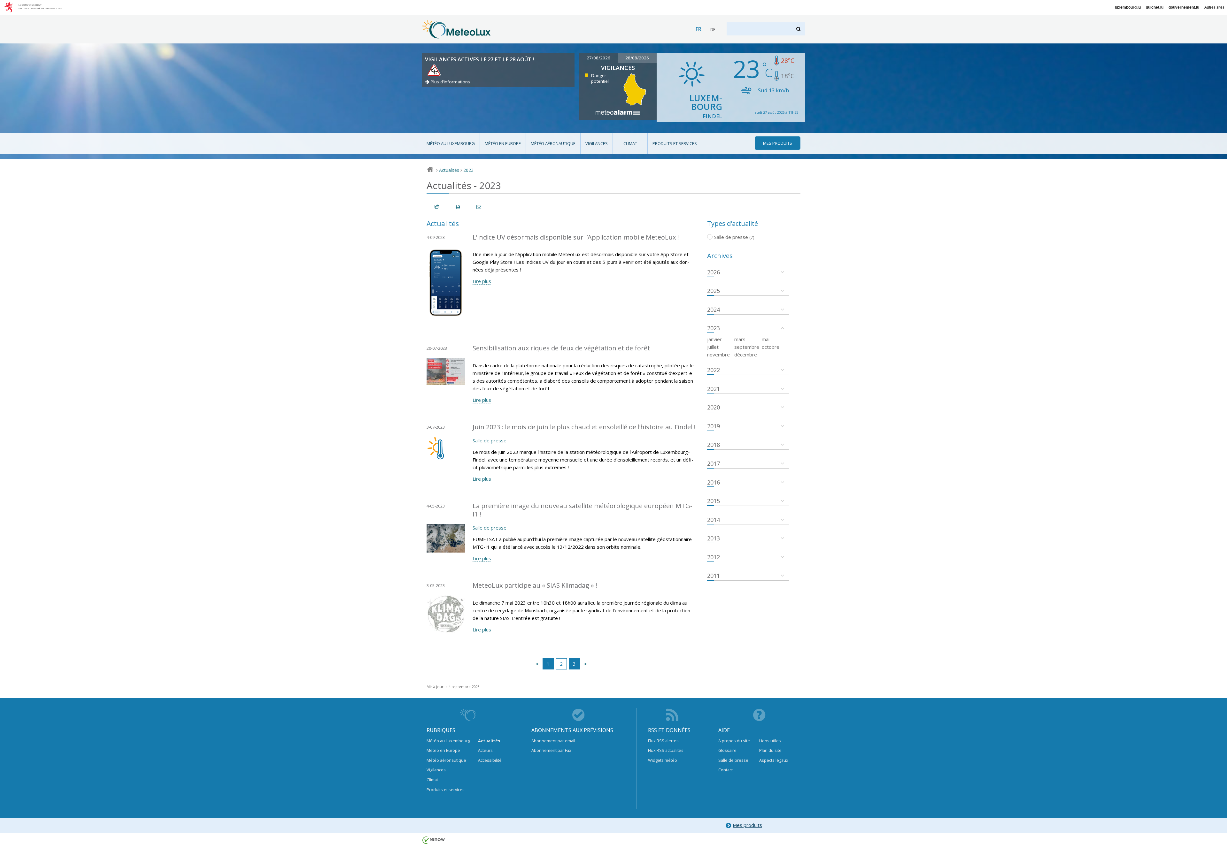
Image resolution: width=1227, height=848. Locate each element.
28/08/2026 (637, 58)
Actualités (449, 170)
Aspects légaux (773, 760)
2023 (468, 170)
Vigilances (596, 143)
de (712, 29)
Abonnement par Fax (551, 750)
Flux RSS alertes (663, 741)
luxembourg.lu (1128, 7)
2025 (713, 290)
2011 (713, 575)
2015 (713, 501)
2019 (713, 426)
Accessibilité (490, 760)
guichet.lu (1154, 7)
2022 (713, 370)
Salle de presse (489, 440)
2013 (713, 538)
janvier (714, 339)
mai (765, 339)
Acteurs (485, 750)
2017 (713, 463)
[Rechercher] (799, 28)
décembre (745, 354)
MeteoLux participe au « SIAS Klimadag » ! (535, 585)
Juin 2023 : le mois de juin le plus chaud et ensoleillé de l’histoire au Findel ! (584, 427)
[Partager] (437, 207)
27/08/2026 (598, 58)
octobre (770, 347)
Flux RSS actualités (665, 750)
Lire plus (482, 281)
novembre (718, 354)
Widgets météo (662, 760)
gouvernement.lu (1184, 7)
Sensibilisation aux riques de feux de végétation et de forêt (561, 348)
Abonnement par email (553, 741)
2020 (713, 407)
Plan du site (770, 750)
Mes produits (747, 825)
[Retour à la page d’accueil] (456, 35)
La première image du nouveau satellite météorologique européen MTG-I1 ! (582, 510)
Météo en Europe (503, 143)
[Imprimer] (458, 207)
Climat (630, 143)
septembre (746, 347)
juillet (713, 347)
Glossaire (727, 750)
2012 (713, 557)
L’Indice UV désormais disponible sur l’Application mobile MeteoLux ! (576, 237)
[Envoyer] (479, 207)
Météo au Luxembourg (451, 143)
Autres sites (1214, 7)
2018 (713, 444)
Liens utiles (770, 741)
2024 (713, 309)
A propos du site (734, 741)
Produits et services (674, 143)
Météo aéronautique (553, 143)
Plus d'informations (450, 82)
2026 (713, 272)
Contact (725, 770)
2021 (713, 389)
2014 (713, 519)
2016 (713, 482)
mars (739, 339)
